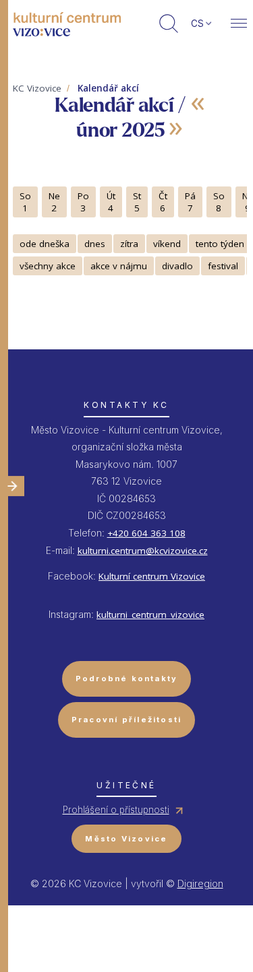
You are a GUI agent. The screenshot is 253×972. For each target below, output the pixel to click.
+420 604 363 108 (146, 533)
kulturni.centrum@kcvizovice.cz (143, 551)
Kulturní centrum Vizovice (152, 576)
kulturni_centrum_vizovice (150, 615)
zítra (129, 244)
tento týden (220, 244)
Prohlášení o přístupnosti (116, 809)
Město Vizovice (126, 838)
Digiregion (200, 883)
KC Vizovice (37, 88)
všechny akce (48, 266)
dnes (94, 244)
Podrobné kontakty (127, 678)
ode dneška (44, 244)
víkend (167, 244)
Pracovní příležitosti (127, 719)
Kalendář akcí (108, 88)
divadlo (177, 266)
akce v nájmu (118, 266)
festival (223, 266)
